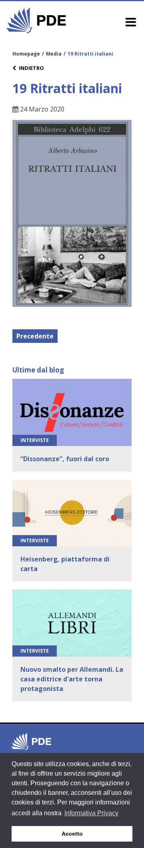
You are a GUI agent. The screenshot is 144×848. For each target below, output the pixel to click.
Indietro (31, 68)
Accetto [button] (72, 833)
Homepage (26, 53)
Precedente (35, 336)
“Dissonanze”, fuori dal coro (64, 458)
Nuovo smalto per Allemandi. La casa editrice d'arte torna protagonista (71, 679)
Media (54, 53)
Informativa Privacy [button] (91, 813)
